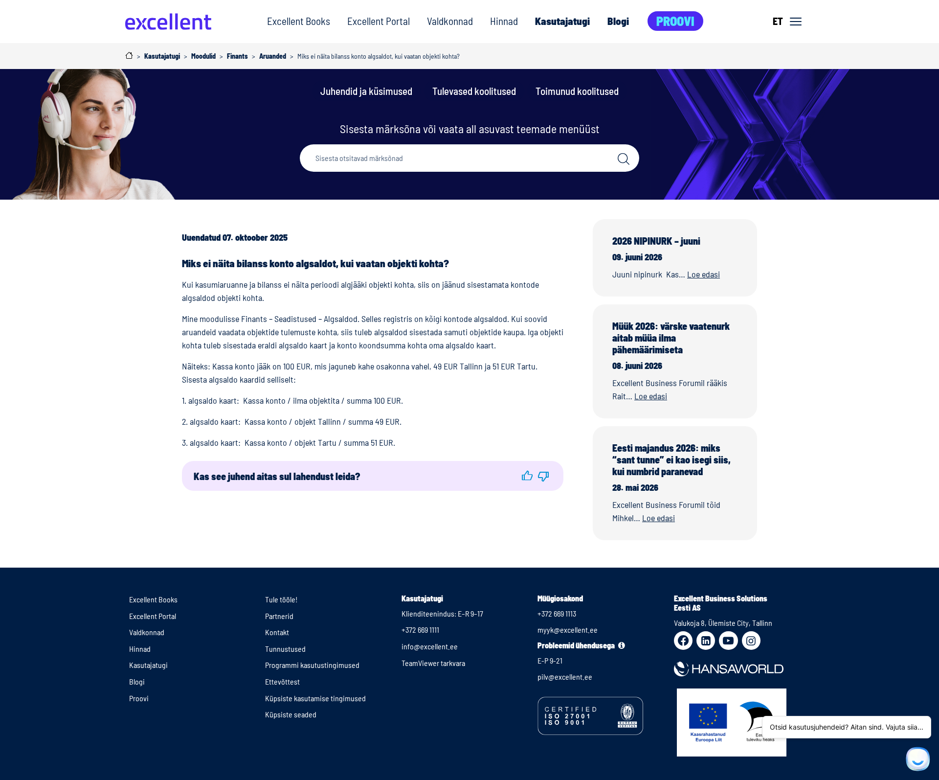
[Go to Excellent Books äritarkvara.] (129, 55)
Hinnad (504, 21)
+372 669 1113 (556, 613)
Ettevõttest (282, 681)
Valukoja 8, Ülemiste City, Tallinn (723, 622)
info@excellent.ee (430, 646)
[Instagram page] (751, 640)
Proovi (675, 20)
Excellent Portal (378, 21)
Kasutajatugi (562, 21)
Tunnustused (285, 648)
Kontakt (277, 632)
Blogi (618, 21)
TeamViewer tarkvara (433, 662)
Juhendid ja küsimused (366, 91)
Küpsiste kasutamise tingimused (315, 698)
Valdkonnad (450, 21)
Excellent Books (298, 21)
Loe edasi (703, 274)
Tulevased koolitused (474, 91)
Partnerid (279, 615)
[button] (527, 476)
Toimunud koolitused (577, 91)
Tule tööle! (281, 599)
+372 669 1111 (420, 629)
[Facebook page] (683, 640)
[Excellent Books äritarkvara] (168, 21)
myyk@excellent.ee (567, 629)
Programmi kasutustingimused (312, 664)
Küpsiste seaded (290, 714)
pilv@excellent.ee (564, 676)
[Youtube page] (728, 640)
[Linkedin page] (705, 640)
